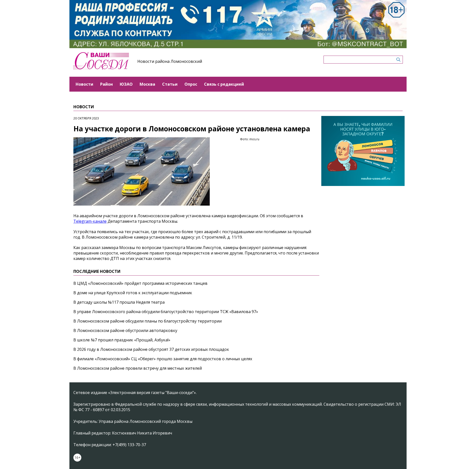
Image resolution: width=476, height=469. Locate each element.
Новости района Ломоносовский (169, 61)
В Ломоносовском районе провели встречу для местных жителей (137, 368)
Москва (147, 84)
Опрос (190, 84)
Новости (84, 84)
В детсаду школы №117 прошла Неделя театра (119, 302)
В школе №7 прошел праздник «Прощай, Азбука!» (121, 340)
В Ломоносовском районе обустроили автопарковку (125, 330)
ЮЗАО (126, 84)
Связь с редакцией (224, 84)
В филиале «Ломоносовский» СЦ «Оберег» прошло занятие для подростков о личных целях (162, 358)
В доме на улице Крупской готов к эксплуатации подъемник (132, 292)
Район (106, 84)
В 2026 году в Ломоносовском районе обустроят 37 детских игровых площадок (151, 349)
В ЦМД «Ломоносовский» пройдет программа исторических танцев (140, 283)
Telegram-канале (90, 221)
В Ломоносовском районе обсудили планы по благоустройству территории (147, 321)
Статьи (170, 84)
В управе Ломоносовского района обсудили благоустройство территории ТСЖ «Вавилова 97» (165, 311)
